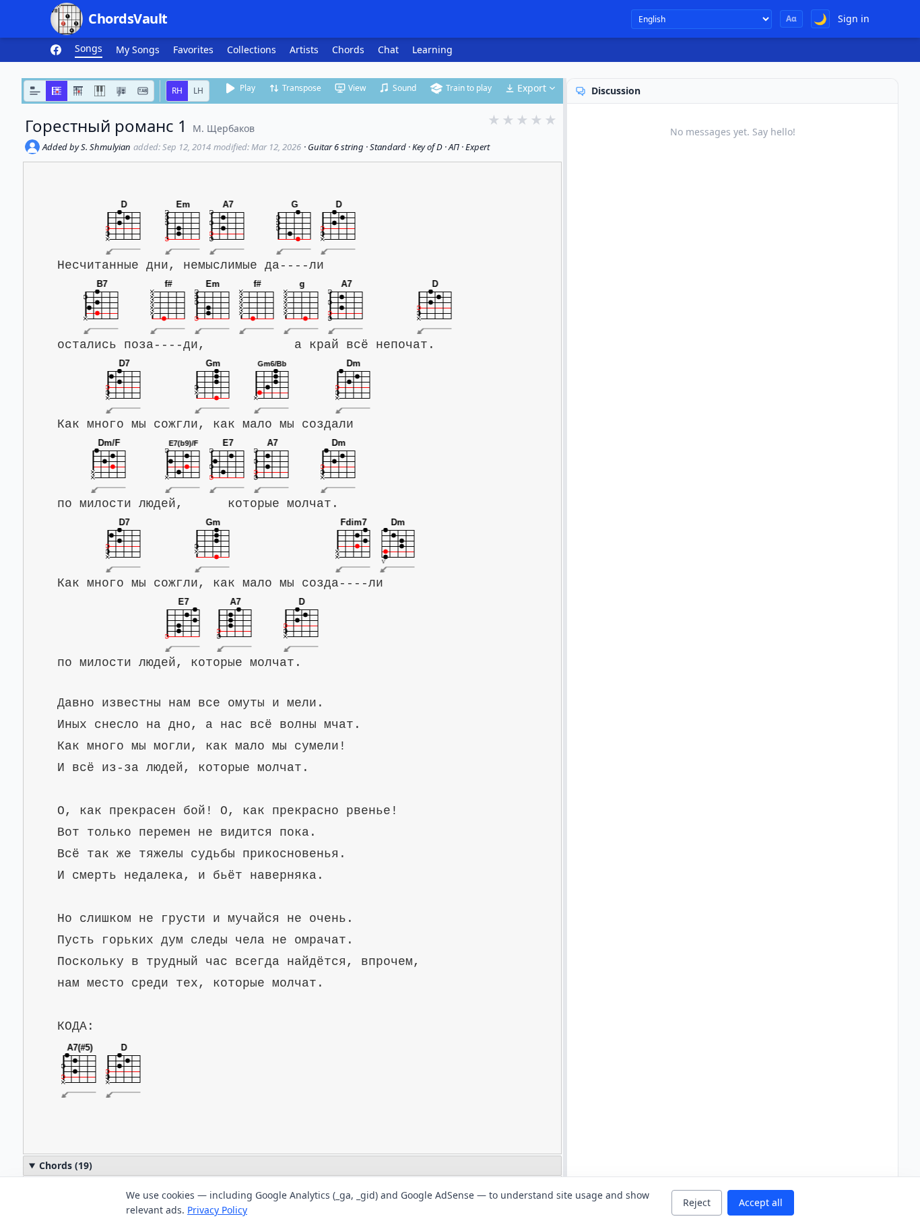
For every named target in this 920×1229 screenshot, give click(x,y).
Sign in (853, 18)
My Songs (138, 49)
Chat (388, 49)
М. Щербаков (224, 128)
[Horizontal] (56, 91)
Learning (432, 49)
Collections (251, 49)
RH (177, 90)
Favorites (193, 49)
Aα (791, 18)
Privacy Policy (217, 1209)
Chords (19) (65, 1165)
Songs (88, 48)
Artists (304, 49)
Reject (697, 1202)
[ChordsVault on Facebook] (56, 49)
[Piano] (99, 91)
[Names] (35, 91)
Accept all (761, 1202)
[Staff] (121, 91)
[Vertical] (78, 91)
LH (198, 90)
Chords (348, 49)
